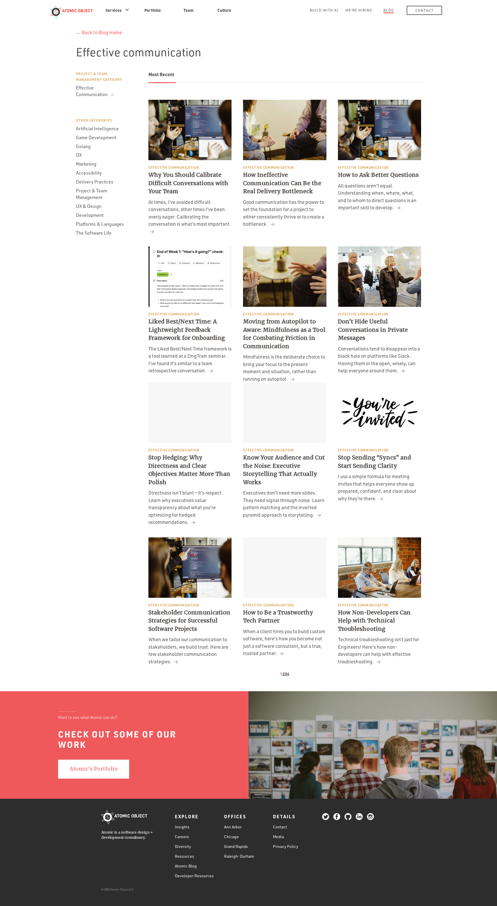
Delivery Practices (94, 182)
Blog (388, 10)
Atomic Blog (186, 865)
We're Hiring (358, 10)
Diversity (183, 846)
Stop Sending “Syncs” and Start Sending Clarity (374, 461)
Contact (424, 10)
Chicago (231, 836)
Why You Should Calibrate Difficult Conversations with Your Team (188, 183)
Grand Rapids (236, 846)
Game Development (96, 137)
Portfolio (152, 10)
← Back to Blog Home (99, 32)
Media (278, 836)
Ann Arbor (233, 826)
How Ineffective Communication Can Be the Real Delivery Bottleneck (282, 183)
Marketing (86, 164)
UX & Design (89, 206)
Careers (182, 836)
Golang (83, 146)
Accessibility (89, 173)
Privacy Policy (285, 846)
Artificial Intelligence (97, 128)
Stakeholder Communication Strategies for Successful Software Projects (189, 620)
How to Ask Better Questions (378, 174)
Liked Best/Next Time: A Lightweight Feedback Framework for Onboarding (186, 329)
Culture (224, 10)
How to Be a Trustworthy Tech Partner (278, 616)
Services (114, 10)
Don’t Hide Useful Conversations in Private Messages (373, 329)
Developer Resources (194, 875)
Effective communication (173, 167)
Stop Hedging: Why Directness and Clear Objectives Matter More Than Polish (189, 470)
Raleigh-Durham (239, 856)
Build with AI (324, 10)
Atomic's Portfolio (94, 769)
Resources (184, 856)
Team (188, 10)
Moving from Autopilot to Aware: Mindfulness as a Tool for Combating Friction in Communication (284, 334)
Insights (182, 826)
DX (79, 155)
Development (90, 215)
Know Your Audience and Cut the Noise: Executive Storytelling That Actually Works (284, 470)
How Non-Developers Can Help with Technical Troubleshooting (374, 620)
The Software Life (94, 233)
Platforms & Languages (100, 224)
